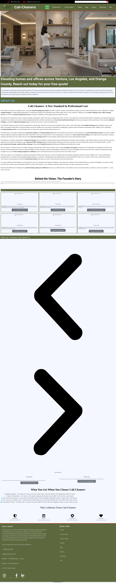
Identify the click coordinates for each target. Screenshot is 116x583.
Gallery (80, 7)
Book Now (103, 7)
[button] (107, 2)
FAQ (110, 7)
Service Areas (69, 7)
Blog (86, 7)
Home (47, 7)
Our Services (56, 7)
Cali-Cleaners (25, 7)
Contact (93, 7)
